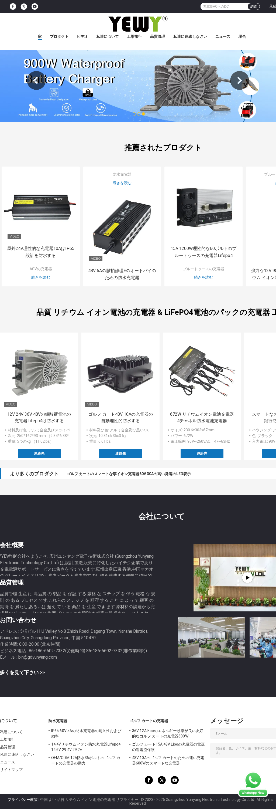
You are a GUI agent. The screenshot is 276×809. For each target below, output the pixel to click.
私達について (107, 36)
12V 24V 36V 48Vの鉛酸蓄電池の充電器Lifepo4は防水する (39, 417)
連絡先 (39, 453)
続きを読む (40, 277)
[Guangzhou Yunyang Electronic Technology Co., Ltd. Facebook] (13, 6)
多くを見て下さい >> (22, 672)
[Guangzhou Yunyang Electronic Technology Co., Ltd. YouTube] (35, 6)
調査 (253, 6)
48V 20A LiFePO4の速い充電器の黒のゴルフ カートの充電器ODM (122, 474)
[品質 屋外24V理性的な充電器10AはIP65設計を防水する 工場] (40, 205)
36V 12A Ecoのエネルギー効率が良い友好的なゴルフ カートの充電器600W (167, 733)
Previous (36, 80)
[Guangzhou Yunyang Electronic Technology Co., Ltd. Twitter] (24, 7)
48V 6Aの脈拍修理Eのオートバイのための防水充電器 (122, 274)
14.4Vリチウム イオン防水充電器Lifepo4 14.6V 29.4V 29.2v (86, 747)
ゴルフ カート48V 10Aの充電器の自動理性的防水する (120, 417)
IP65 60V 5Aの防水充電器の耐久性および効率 (86, 733)
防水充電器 (122, 174)
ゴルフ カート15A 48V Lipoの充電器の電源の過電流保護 (168, 747)
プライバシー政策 (23, 799)
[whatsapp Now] (253, 784)
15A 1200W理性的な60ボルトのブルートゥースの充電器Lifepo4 (203, 252)
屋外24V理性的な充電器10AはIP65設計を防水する (40, 252)
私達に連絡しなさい (190, 36)
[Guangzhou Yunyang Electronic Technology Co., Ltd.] (138, 24)
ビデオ (82, 36)
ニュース (222, 36)
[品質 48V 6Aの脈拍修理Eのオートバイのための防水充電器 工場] (122, 228)
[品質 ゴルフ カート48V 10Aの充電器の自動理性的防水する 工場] (120, 371)
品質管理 (157, 36)
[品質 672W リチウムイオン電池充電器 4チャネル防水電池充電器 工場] (202, 371)
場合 (242, 36)
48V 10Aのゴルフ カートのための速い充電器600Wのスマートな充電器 (168, 760)
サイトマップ (11, 769)
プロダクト (59, 36)
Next (239, 80)
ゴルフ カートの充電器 (148, 721)
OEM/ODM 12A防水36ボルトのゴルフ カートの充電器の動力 (85, 760)
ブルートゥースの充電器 (203, 269)
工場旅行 (134, 36)
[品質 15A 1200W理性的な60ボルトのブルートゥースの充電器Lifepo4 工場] (203, 205)
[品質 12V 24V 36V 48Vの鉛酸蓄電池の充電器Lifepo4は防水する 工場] (39, 371)
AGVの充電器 (41, 269)
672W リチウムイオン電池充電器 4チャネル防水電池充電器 (202, 417)
